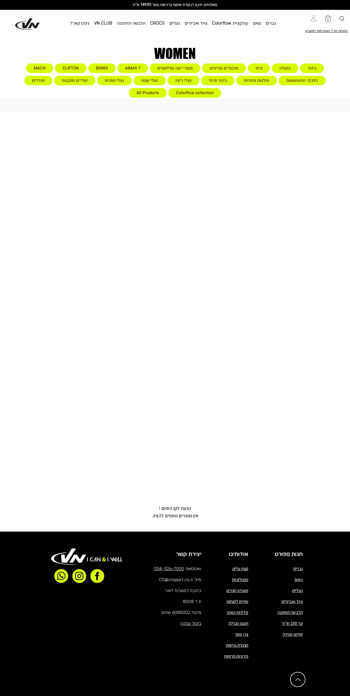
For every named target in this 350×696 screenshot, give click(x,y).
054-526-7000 (169, 568)
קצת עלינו (240, 569)
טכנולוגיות (240, 579)
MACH (40, 68)
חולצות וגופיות (256, 80)
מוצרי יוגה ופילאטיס (175, 68)
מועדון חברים (237, 590)
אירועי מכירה (293, 634)
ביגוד (312, 68)
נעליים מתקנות (75, 80)
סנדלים (38, 80)
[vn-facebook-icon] (97, 576)
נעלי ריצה (183, 80)
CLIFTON (71, 68)
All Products (147, 93)
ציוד (258, 68)
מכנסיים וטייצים (224, 68)
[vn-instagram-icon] (79, 576)
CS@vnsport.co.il (176, 579)
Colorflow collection (195, 93)
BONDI (102, 68)
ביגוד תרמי (218, 80)
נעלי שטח (149, 80)
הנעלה (285, 68)
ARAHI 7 (132, 68)
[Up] (297, 679)
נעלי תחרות (114, 80)
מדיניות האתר (237, 612)
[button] (271, 23)
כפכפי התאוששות (302, 80)
